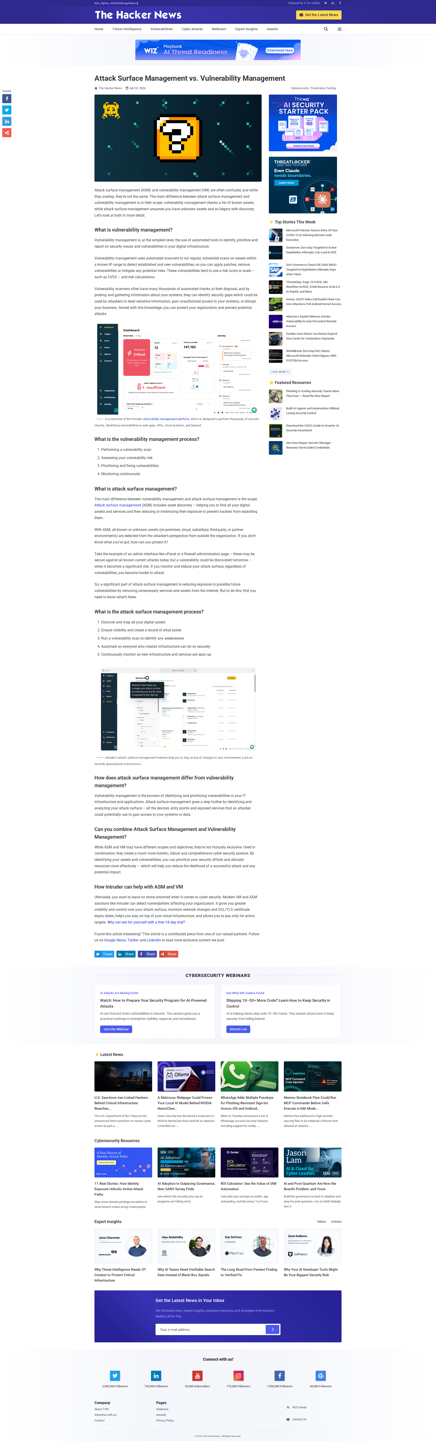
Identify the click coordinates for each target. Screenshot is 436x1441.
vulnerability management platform (166, 419)
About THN (101, 1409)
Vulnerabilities (162, 29)
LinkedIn (154, 940)
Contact (99, 1420)
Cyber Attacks (192, 29)
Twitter (133, 940)
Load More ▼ (280, 372)
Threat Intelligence (126, 29)
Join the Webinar (116, 1029)
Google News (115, 940)
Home (98, 29)
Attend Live (238, 1029)
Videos (321, 1221)
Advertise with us (105, 1415)
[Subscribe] (272, 1329)
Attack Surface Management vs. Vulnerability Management (189, 78)
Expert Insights (246, 29)
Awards (272, 29)
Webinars (219, 29)
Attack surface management (117, 505)
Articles (336, 1221)
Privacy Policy (165, 1420)
